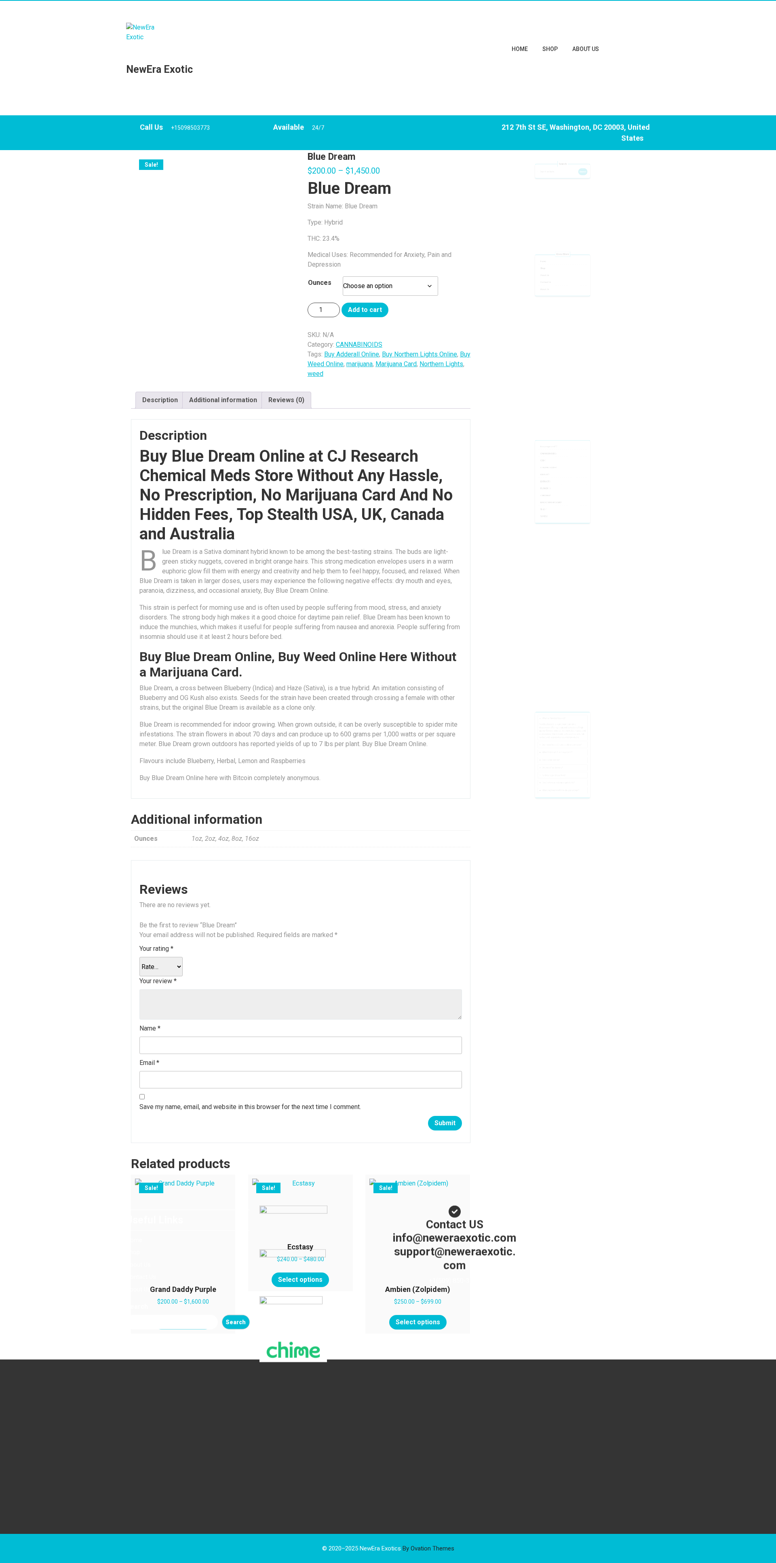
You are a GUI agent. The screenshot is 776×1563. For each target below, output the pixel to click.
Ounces (319, 282)
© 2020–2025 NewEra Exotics (388, 1548)
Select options (183, 1322)
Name (149, 1028)
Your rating (156, 948)
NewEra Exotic (159, 69)
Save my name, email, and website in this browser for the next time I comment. (250, 1107)
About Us (585, 49)
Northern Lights (441, 364)
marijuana (359, 364)
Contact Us (512, 295)
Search (563, 149)
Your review (158, 981)
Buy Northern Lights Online (419, 354)
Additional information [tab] (223, 400)
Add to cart (365, 310)
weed (315, 373)
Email (149, 1063)
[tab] (562, 673)
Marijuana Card (396, 364)
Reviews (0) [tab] (286, 400)
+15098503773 (190, 94)
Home (520, 49)
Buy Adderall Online (351, 354)
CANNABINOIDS (177, 140)
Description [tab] (160, 400)
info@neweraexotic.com (185, 8)
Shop (550, 49)
